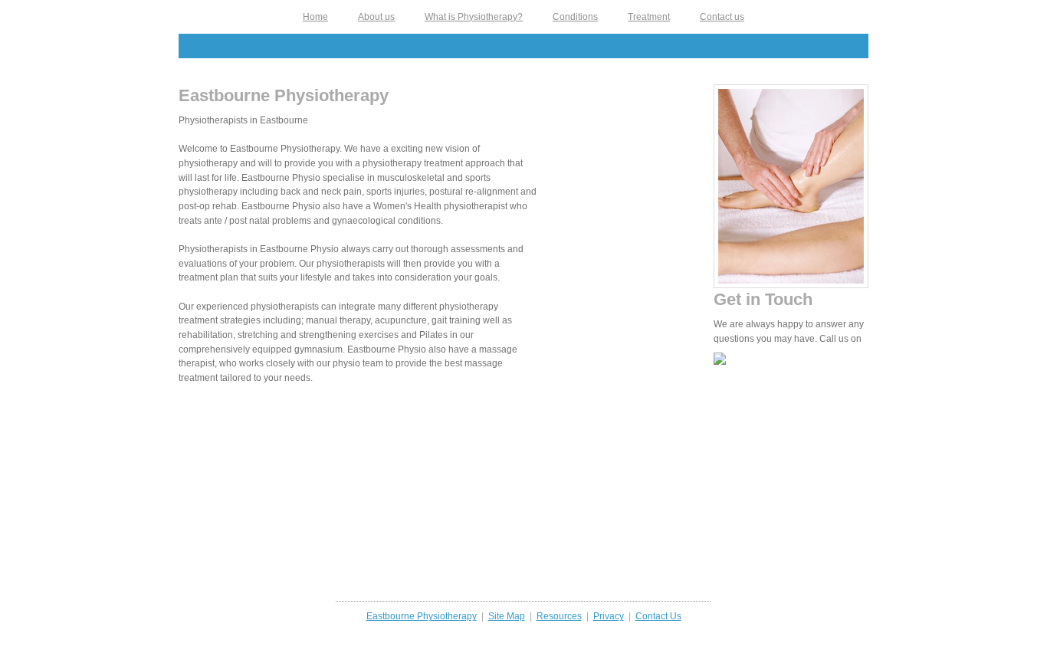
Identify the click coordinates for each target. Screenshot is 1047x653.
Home (315, 16)
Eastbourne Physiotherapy (421, 616)
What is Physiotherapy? (474, 16)
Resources (559, 616)
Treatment (649, 16)
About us (376, 16)
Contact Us (658, 616)
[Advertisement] (523, 46)
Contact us (722, 16)
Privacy (608, 616)
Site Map (506, 616)
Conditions (575, 16)
